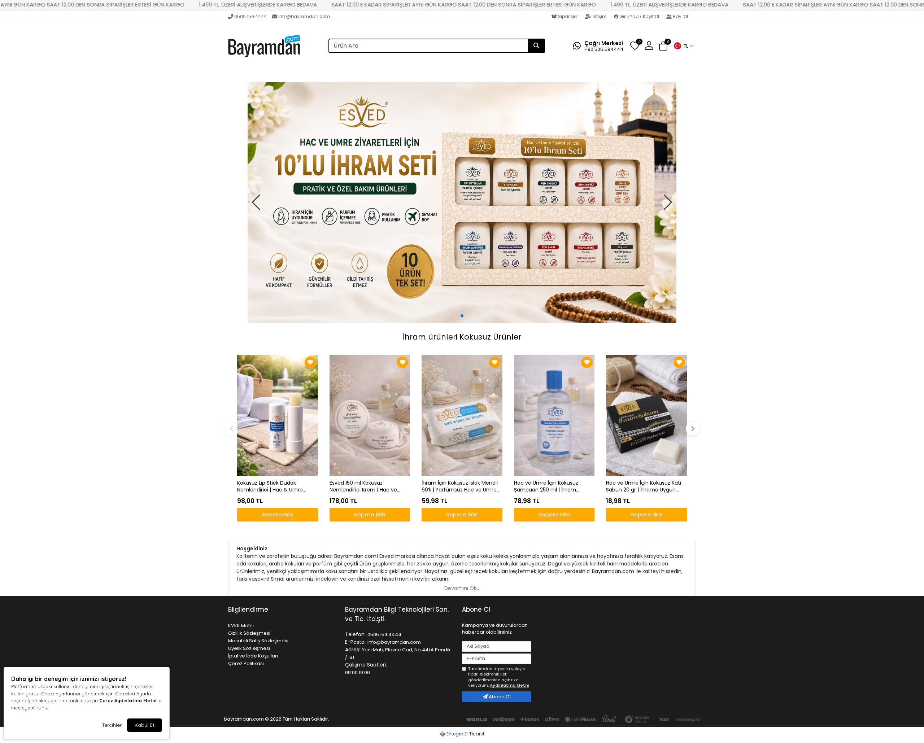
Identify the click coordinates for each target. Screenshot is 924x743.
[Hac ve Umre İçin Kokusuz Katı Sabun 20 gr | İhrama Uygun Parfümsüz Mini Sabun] (646, 415)
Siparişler (568, 16)
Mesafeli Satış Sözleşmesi (258, 640)
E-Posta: (355, 642)
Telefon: (355, 634)
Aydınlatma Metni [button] (509, 685)
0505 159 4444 (250, 16)
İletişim (599, 16)
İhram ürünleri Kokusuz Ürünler (462, 337)
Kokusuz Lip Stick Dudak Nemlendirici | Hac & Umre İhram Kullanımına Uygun (270, 486)
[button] (683, 46)
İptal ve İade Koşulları (253, 655)
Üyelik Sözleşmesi (249, 648)
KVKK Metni (241, 625)
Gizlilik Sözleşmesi (249, 633)
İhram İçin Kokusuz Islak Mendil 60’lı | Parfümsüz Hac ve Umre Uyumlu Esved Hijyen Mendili (460, 486)
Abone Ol (499, 696)
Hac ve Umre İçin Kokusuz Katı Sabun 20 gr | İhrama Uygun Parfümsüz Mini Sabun (643, 486)
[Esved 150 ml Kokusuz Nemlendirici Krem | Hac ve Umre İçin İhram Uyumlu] (370, 415)
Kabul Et (144, 725)
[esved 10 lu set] (462, 202)
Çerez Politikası (246, 663)
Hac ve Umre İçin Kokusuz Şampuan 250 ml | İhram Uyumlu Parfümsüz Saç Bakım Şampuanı (551, 486)
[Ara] (536, 46)
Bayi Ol (680, 16)
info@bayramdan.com (304, 16)
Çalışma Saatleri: (366, 664)
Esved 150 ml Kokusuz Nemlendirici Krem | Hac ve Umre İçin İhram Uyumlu (363, 486)
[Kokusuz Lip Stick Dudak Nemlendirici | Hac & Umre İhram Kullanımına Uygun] (277, 415)
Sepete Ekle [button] (277, 514)
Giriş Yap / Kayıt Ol (639, 16)
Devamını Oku (462, 588)
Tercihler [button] (112, 725)
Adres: (352, 649)
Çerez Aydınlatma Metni (127, 700)
